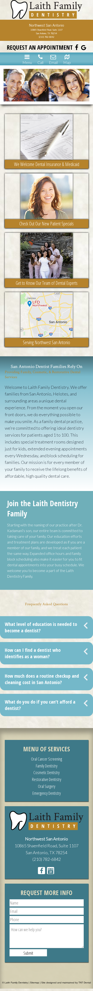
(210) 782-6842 (46, 36)
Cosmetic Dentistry (46, 772)
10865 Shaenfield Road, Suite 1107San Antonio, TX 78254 (46, 31)
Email (53, 62)
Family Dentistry (46, 766)
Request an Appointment (40, 47)
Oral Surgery (46, 786)
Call (40, 62)
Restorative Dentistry (46, 779)
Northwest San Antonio (46, 838)
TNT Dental (84, 982)
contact (36, 591)
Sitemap (34, 982)
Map (67, 62)
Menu (27, 62)
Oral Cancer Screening (46, 759)
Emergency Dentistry (46, 793)
